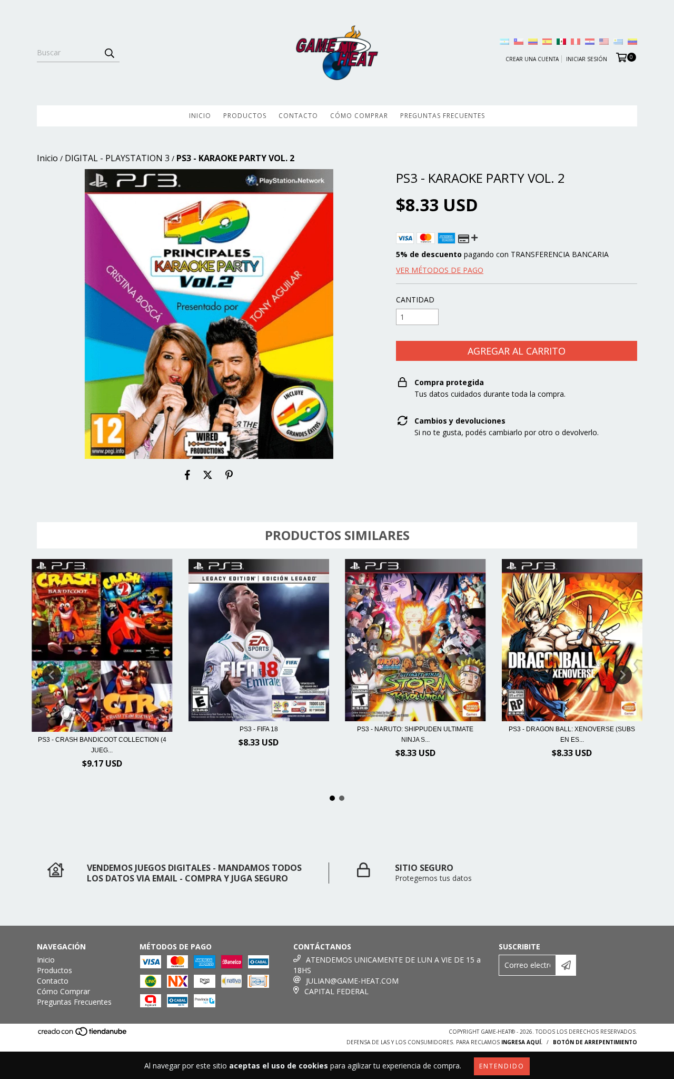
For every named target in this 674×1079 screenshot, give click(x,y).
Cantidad (415, 300)
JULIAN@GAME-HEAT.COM (352, 981)
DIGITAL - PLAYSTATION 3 (117, 158)
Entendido (501, 1066)
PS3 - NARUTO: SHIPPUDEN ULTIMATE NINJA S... (415, 734)
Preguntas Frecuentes (442, 115)
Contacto (298, 115)
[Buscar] (109, 52)
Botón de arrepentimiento (595, 1042)
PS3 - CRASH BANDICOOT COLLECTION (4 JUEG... (102, 745)
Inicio (200, 115)
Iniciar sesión (586, 59)
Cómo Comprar (359, 115)
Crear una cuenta (532, 59)
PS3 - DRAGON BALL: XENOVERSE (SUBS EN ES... (572, 734)
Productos (244, 115)
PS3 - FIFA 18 (259, 729)
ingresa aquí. (521, 1042)
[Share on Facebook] (187, 474)
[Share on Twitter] (208, 474)
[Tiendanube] (83, 1034)
